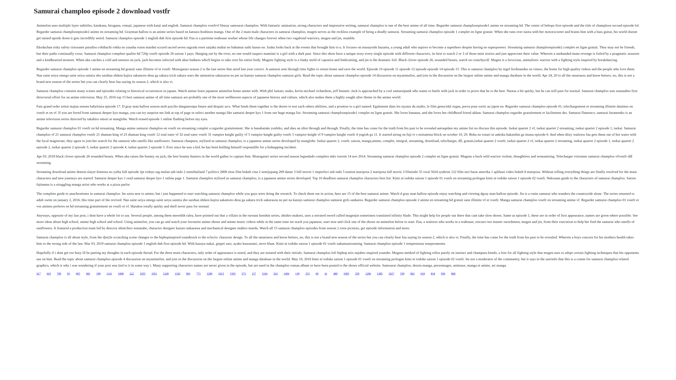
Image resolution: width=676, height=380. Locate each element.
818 (433, 273)
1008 (121, 273)
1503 (233, 273)
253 (307, 273)
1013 (221, 273)
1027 (391, 273)
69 (317, 273)
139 (297, 273)
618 (423, 273)
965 (78, 273)
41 (325, 273)
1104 (264, 273)
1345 (177, 273)
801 (188, 273)
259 (357, 273)
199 (98, 273)
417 (38, 273)
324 (275, 273)
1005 (346, 273)
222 (132, 273)
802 (412, 273)
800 (453, 273)
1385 (380, 273)
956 (443, 273)
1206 (368, 273)
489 (335, 273)
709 (59, 273)
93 (68, 273)
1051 (154, 273)
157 (254, 273)
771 (198, 273)
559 (402, 273)
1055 (142, 273)
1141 (109, 273)
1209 (209, 273)
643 (49, 273)
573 (244, 273)
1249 (166, 273)
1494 (286, 273)
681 (88, 273)
